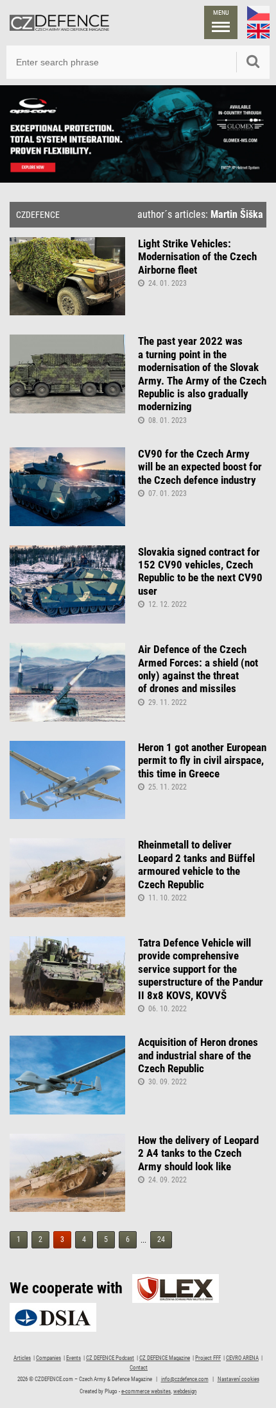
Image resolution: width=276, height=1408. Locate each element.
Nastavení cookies (238, 1379)
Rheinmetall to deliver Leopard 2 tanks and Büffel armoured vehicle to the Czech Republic (196, 864)
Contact (139, 1367)
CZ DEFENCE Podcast (110, 1358)
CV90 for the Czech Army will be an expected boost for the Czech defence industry (200, 466)
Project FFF (208, 1358)
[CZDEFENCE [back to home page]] (59, 22)
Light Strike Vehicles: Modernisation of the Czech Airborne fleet (197, 256)
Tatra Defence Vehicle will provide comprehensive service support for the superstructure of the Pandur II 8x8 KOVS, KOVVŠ (200, 969)
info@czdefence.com (185, 1379)
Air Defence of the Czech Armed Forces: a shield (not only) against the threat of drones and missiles (198, 669)
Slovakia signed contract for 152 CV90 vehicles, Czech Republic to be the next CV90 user (200, 571)
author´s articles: (200, 214)
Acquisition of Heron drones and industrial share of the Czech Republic (198, 1055)
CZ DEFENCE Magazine (164, 1358)
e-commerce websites (146, 1391)
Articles (22, 1358)
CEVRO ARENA (242, 1358)
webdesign (184, 1391)
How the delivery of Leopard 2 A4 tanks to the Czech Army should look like (198, 1153)
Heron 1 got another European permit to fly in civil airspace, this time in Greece (202, 760)
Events (73, 1358)
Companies (48, 1358)
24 (161, 1239)
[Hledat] (253, 62)
